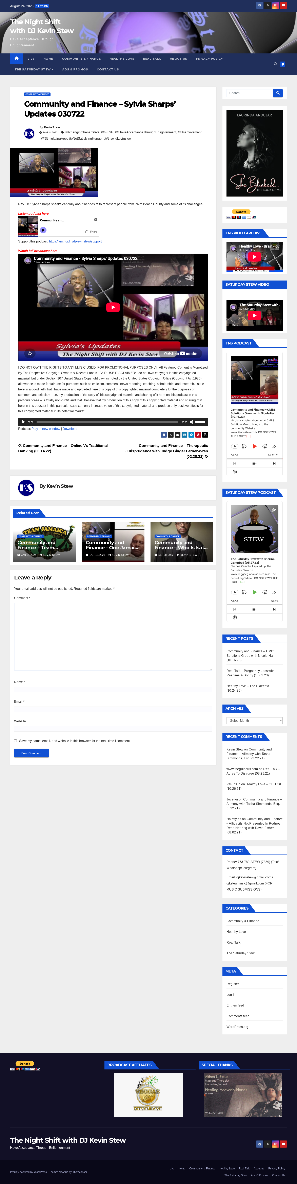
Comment (22, 598)
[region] (148, 1095)
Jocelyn (232, 799)
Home (48, 59)
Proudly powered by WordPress (29, 1171)
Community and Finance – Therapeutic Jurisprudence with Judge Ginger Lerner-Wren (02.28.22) (166, 451)
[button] (275, 64)
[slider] (200, 421)
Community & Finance (81, 59)
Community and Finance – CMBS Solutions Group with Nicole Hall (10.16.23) (251, 655)
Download (70, 428)
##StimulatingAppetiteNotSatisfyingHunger (72, 138)
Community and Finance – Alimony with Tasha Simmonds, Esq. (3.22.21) (249, 754)
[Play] (23, 422)
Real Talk (152, 59)
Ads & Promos (75, 69)
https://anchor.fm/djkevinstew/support (75, 241)
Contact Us (108, 69)
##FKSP (107, 132)
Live (31, 59)
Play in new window (46, 428)
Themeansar (80, 1171)
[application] (113, 422)
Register (232, 984)
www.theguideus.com (242, 769)
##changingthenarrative (82, 132)
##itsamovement (189, 132)
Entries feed (235, 1005)
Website (20, 721)
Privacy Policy (209, 59)
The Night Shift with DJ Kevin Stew (68, 1140)
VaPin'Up (233, 784)
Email (19, 701)
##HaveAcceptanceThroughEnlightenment (145, 132)
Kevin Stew (52, 127)
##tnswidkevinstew (118, 138)
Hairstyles (233, 819)
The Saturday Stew (33, 69)
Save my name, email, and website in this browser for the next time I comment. (75, 741)
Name (19, 682)
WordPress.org (237, 1027)
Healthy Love (122, 59)
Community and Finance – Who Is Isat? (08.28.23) (181, 548)
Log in (231, 994)
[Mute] (192, 422)
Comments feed (238, 1016)
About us (178, 59)
